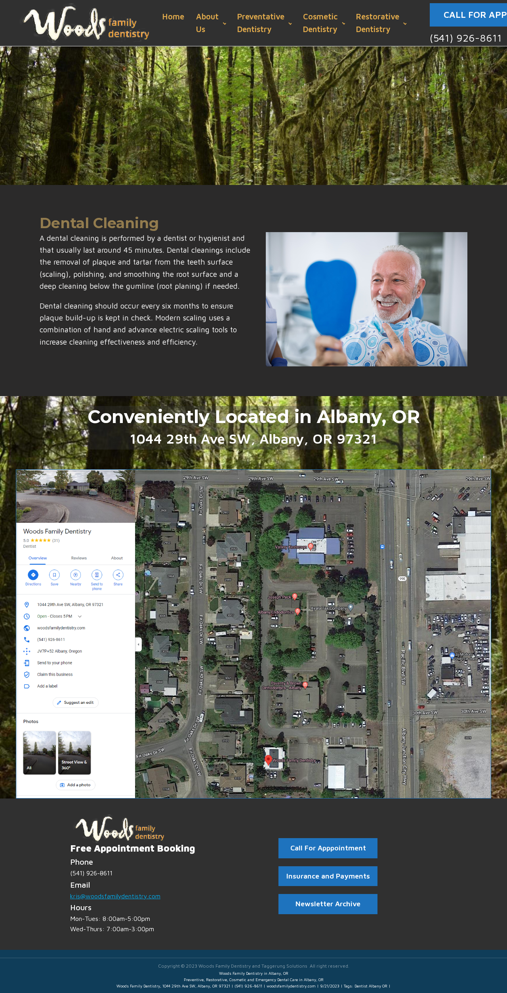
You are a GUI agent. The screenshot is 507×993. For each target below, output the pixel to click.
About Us (207, 23)
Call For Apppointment (328, 848)
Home (173, 16)
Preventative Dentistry (260, 23)
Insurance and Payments (328, 876)
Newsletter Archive (327, 904)
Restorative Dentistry (377, 23)
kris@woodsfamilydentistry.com (115, 896)
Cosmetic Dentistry (320, 23)
